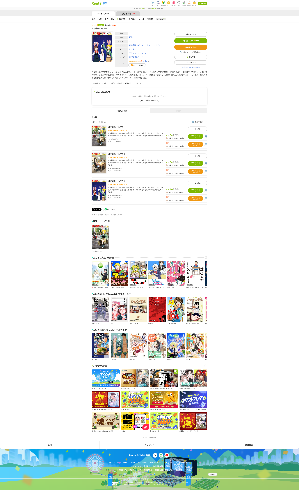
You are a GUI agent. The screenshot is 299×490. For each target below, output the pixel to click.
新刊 (50, 445)
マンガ (131, 41)
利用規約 (147, 466)
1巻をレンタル (191, 41)
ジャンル (160, 19)
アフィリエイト (135, 466)
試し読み (198, 129)
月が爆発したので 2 (116, 153)
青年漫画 (132, 45)
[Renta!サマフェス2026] (104, 3)
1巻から (94, 122)
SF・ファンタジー (144, 45)
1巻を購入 (191, 47)
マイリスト (192, 62)
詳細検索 (249, 445)
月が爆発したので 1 (116, 126)
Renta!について (115, 462)
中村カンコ (133, 359)
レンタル (132, 49)
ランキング (149, 445)
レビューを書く (138, 65)
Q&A (133, 462)
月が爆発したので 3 (116, 181)
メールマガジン (184, 462)
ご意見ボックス (170, 462)
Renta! (94, 215)
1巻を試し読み (190, 34)
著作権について (135, 470)
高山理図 (170, 359)
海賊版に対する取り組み (164, 470)
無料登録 (203, 3)
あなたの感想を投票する (148, 100)
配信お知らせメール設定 (191, 67)
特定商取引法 (122, 470)
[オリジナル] (121, 19)
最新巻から (103, 122)
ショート (129, 13)
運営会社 (179, 470)
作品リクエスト (156, 462)
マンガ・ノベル (103, 13)
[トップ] (97, 3)
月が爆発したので (136, 57)
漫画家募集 (148, 470)
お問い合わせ (142, 462)
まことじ (132, 33)
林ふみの (94, 359)
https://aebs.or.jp (125, 486)
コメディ (156, 45)
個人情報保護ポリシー (161, 466)
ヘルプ (125, 462)
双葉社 (131, 37)
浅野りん (189, 359)
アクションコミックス (138, 53)
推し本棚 (192, 57)
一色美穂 (113, 359)
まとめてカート (200, 122)
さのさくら (151, 359)
